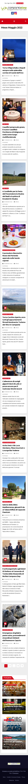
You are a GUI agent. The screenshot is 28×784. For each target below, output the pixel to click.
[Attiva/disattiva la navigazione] (14, 21)
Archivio (17, 780)
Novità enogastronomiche (9, 250)
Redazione (11, 780)
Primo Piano (5, 124)
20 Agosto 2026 (9, 691)
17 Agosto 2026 (9, 709)
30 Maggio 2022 (8, 75)
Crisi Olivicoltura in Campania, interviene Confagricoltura (13, 706)
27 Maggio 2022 (8, 140)
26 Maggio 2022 (8, 201)
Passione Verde (6, 378)
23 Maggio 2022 (8, 579)
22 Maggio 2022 (8, 643)
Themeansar (15, 773)
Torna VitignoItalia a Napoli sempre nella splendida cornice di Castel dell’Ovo (13, 70)
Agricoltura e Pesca (9, 702)
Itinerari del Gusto (7, 501)
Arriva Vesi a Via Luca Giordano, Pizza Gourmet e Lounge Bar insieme (13, 448)
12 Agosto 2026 (9, 726)
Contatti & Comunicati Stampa (13, 777)
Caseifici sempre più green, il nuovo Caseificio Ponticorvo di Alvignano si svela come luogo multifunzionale (13, 132)
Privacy (23, 777)
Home (4, 777)
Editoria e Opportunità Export (10, 565)
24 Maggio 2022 (8, 327)
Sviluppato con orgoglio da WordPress (11, 771)
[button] (25, 21)
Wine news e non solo (8, 64)
